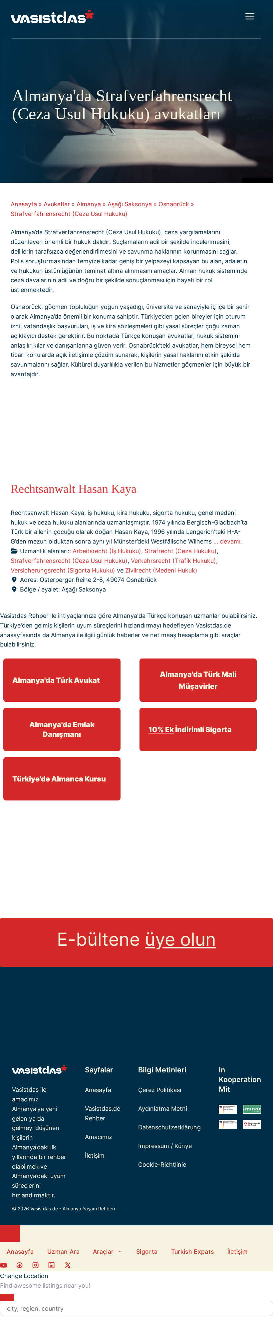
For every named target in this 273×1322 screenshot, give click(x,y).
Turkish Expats (192, 1251)
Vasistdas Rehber (24, 615)
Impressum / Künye (165, 1145)
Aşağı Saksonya (130, 204)
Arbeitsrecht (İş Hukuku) (107, 551)
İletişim (95, 1155)
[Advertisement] (131, 432)
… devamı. (227, 541)
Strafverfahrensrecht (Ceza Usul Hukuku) (69, 560)
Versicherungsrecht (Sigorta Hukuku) (63, 570)
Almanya (89, 204)
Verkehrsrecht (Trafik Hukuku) (173, 560)
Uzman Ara (63, 1251)
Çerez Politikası (159, 1089)
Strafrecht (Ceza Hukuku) (180, 551)
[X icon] (67, 1266)
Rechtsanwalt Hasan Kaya (73, 489)
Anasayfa (24, 204)
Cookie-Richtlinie (162, 1164)
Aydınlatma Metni (162, 1108)
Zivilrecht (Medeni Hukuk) (161, 570)
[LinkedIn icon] (51, 1266)
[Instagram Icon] (35, 1266)
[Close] (7, 1297)
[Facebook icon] (3, 1266)
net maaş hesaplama (179, 635)
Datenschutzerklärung (169, 1127)
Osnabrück (173, 204)
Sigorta (146, 1251)
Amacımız (98, 1136)
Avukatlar (57, 204)
